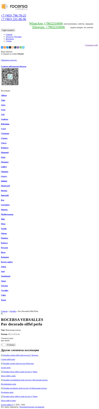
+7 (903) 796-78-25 (13, 15)
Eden (3, 157)
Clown (3, 143)
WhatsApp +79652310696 (46, 23)
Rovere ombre (7, 262)
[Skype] (23, 47)
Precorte (4, 248)
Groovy (4, 176)
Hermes (4, 191)
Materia (4, 210)
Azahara (4, 119)
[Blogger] (13, 47)
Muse (3, 224)
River (3, 252)
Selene (3, 267)
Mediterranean (7, 214)
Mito (3, 219)
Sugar (3, 281)
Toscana (4, 286)
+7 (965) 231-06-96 (13, 19)
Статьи (9, 41)
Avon (3, 110)
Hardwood (5, 186)
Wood (3, 300)
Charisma (5, 133)
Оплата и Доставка (13, 37)
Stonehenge (5, 276)
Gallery (4, 167)
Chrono (4, 138)
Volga (3, 295)
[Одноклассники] (5, 47)
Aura (3, 105)
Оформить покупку (9, 60)
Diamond (5, 152)
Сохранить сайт (91, 45)
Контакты (10, 39)
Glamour (4, 172)
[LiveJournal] (15, 47)
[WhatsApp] (21, 47)
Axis (3, 114)
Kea (2, 200)
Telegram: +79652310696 (48, 27)
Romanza (5, 257)
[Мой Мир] (7, 47)
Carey (3, 129)
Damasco (4, 148)
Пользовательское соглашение (31, 407)
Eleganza (4, 162)
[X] (10, 47)
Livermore (5, 205)
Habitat (4, 181)
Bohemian (5, 124)
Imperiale (5, 195)
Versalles (4, 290)
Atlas (3, 100)
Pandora (4, 238)
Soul (3, 271)
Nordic (4, 229)
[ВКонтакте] (2, 47)
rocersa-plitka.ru (7, 405)
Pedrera (4, 243)
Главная (9, 34)
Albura (4, 95)
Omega (4, 233)
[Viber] (18, 47)
